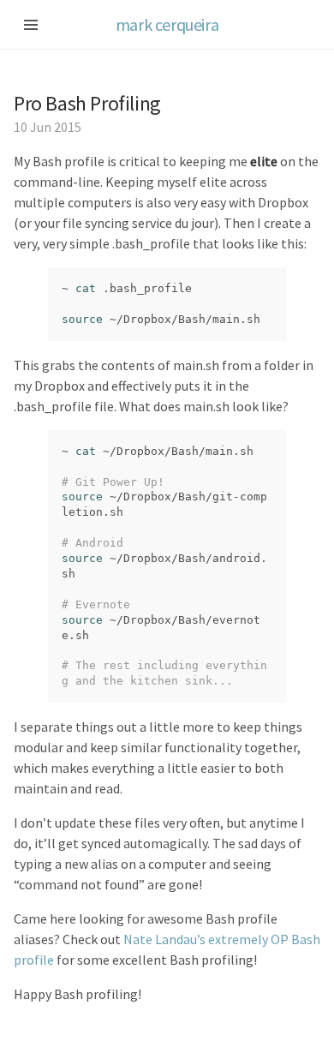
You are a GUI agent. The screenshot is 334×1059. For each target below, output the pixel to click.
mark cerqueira (167, 24)
